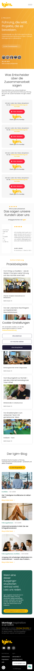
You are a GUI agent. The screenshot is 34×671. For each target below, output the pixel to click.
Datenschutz (6, 657)
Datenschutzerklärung (9, 330)
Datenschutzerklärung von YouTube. (19, 105)
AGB (3, 662)
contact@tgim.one (19, 663)
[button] (30, 4)
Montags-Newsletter (22, 628)
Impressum (5, 659)
